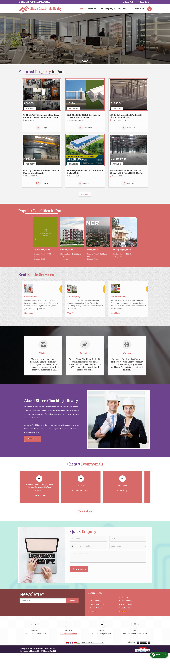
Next (134, 239)
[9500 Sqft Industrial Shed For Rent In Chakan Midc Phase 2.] (41, 150)
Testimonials (126, 604)
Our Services (123, 9)
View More (28, 313)
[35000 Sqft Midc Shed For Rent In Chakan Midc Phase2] (128, 94)
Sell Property (73, 297)
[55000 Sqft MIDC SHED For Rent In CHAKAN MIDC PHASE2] (85, 94)
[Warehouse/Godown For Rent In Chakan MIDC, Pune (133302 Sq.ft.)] (128, 150)
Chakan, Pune (40, 250)
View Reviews (85, 511)
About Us (92, 9)
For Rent (30, 108)
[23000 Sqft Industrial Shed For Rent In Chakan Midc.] (85, 150)
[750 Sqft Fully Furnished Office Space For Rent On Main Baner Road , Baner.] (41, 94)
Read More (39, 485)
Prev (36, 239)
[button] (68, 634)
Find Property (106, 9)
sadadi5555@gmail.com (101, 634)
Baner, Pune (65, 250)
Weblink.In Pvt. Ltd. (48, 651)
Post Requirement (97, 604)
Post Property (126, 601)
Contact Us (139, 9)
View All (85, 194)
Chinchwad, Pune (120, 250)
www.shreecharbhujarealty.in (135, 634)
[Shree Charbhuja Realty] (40, 9)
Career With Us (96, 608)
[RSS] (123, 611)
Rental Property (118, 297)
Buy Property (30, 297)
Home (80, 9)
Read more (32, 439)
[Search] (149, 8)
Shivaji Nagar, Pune (95, 250)
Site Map (93, 611)
